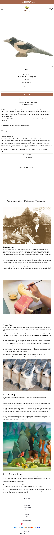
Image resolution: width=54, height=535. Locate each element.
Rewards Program (27, 512)
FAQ (27, 500)
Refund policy (27, 505)
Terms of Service (27, 507)
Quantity (27, 86)
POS (21, 533)
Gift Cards (27, 509)
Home (26, 71)
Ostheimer (27, 74)
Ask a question (27, 157)
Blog (27, 516)
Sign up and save (26, 520)
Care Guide (27, 154)
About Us (27, 514)
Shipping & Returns (27, 503)
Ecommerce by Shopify (29, 533)
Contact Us (27, 498)
